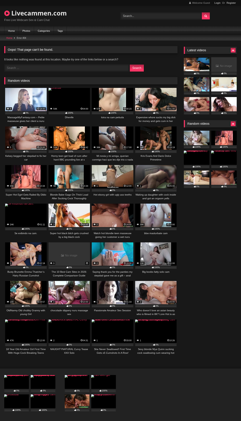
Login (217, 2)
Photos (26, 30)
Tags (60, 30)
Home (11, 30)
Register (231, 2)
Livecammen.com (38, 13)
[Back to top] (230, 410)
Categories (44, 30)
